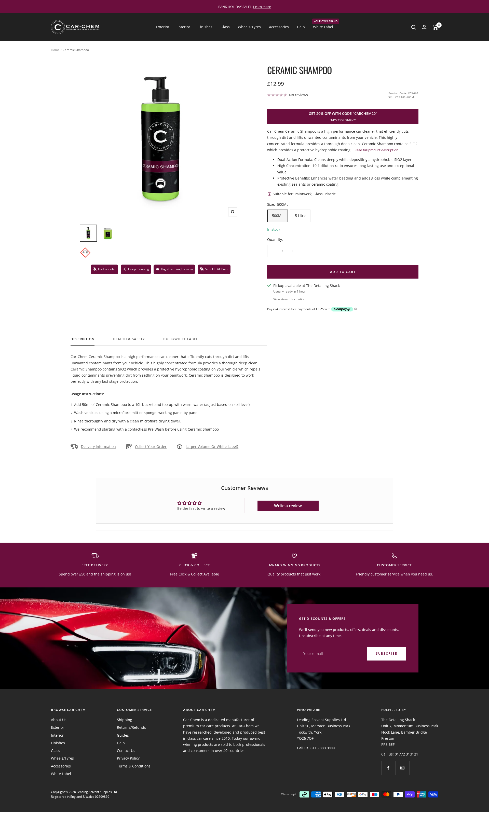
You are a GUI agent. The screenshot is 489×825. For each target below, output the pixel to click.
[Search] (413, 27)
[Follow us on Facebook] (388, 768)
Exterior (162, 26)
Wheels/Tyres (249, 26)
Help (301, 26)
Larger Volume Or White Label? (212, 446)
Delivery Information (98, 446)
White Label (323, 26)
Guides (123, 735)
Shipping (124, 719)
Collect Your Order (151, 446)
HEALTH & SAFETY (129, 339)
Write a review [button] (288, 505)
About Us (58, 719)
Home (55, 50)
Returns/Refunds (131, 727)
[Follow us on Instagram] (402, 768)
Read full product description (376, 150)
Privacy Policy (128, 758)
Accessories (279, 26)
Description (82, 339)
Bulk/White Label (180, 339)
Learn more (262, 6)
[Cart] (435, 27)
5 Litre (300, 215)
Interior (184, 26)
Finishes (205, 26)
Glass (225, 26)
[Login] (424, 27)
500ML (277, 215)
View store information (289, 299)
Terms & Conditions (134, 766)
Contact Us (126, 750)
